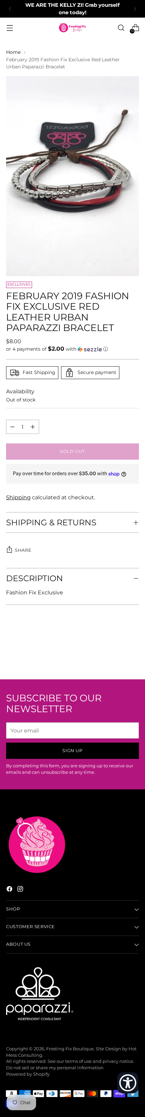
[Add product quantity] (12, 427)
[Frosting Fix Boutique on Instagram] (21, 889)
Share (23, 550)
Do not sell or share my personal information (55, 1067)
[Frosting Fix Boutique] (72, 28)
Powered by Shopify (28, 1074)
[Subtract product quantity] (33, 427)
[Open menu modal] (10, 28)
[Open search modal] (121, 28)
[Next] (134, 9)
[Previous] (10, 9)
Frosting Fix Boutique (70, 1048)
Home (13, 52)
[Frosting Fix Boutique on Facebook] (10, 889)
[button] (72, 349)
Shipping (18, 497)
